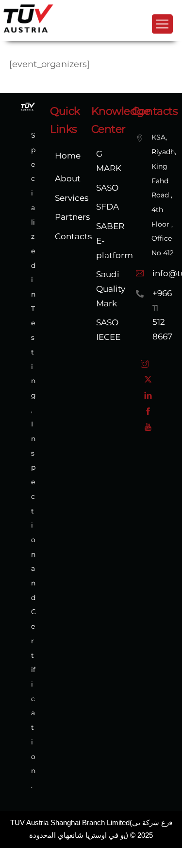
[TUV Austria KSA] (28, 31)
